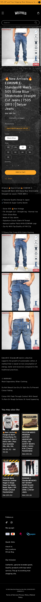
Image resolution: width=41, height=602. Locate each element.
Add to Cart (20, 172)
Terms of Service (12, 595)
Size (6, 143)
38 (8, 157)
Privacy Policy (24, 595)
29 (16, 147)
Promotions (9, 124)
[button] (2, 13)
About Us (8, 547)
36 (30, 152)
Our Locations (10, 549)
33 (15, 152)
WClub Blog (9, 552)
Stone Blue (11, 138)
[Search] (35, 22)
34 (23, 152)
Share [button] (10, 179)
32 (8, 152)
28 (8, 147)
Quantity (8, 162)
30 (23, 147)
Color (7, 134)
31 (30, 147)
